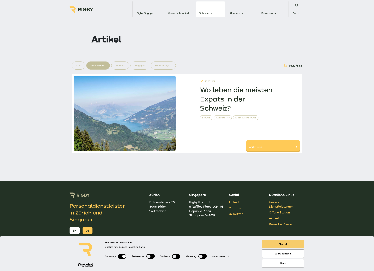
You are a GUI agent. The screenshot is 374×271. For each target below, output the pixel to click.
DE (87, 230)
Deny (283, 263)
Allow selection (283, 253)
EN (74, 230)
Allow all (283, 244)
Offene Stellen (279, 212)
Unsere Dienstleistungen (281, 204)
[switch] (150, 256)
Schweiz (120, 65)
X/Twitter (236, 214)
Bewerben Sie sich (282, 224)
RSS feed (295, 65)
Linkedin (235, 202)
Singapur (140, 65)
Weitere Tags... (163, 65)
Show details (218, 256)
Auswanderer (98, 65)
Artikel (274, 218)
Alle (78, 65)
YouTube (235, 208)
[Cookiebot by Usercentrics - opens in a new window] (85, 265)
